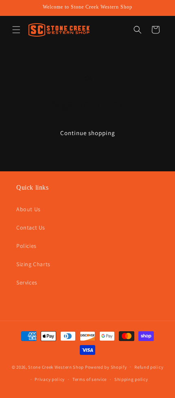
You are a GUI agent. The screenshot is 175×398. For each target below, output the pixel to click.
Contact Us (30, 227)
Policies (26, 245)
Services (26, 282)
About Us (28, 209)
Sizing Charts (33, 264)
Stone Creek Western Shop (56, 367)
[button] (16, 30)
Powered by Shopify (106, 367)
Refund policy (148, 367)
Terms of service (89, 379)
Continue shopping (87, 133)
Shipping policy (131, 379)
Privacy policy (50, 379)
